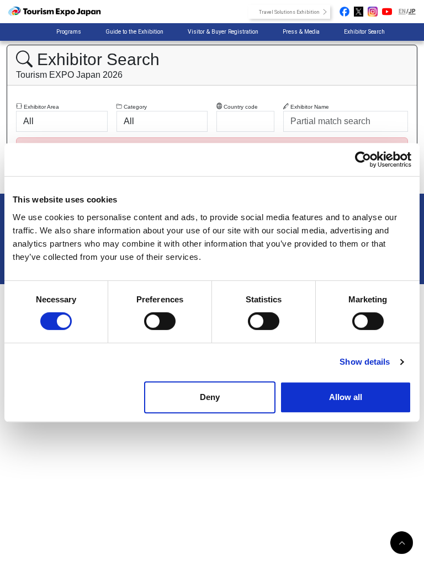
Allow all (345, 397)
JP (412, 11)
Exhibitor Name (309, 107)
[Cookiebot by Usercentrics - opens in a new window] (363, 159)
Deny (210, 397)
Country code (240, 107)
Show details (365, 361)
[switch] (160, 321)
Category (134, 107)
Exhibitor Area (40, 107)
